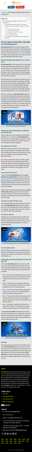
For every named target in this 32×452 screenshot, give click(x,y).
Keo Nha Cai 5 (5, 372)
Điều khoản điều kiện (8, 396)
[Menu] (5, 2)
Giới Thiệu (5, 393)
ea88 (23, 441)
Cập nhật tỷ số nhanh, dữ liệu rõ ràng (15, 32)
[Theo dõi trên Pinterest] (5, 434)
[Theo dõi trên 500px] (10, 434)
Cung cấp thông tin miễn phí (13, 30)
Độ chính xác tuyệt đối (12, 33)
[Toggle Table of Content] (27, 19)
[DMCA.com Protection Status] (5, 405)
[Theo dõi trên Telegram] (13, 434)
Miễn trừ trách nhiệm (8, 401)
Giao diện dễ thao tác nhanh (13, 29)
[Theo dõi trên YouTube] (8, 434)
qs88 (2, 439)
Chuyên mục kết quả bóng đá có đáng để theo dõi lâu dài (17, 27)
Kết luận (7, 38)
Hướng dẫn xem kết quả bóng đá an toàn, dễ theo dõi (17, 36)
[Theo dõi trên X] (2, 434)
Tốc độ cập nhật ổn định (13, 34)
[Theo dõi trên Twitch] (16, 434)
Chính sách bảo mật (8, 399)
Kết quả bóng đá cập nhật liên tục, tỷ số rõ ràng (16, 24)
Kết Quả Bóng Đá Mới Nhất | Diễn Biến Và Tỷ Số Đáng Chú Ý (15, 21)
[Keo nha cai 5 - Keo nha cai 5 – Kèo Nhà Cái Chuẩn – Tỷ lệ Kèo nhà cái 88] (16, 2)
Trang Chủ (3, 12)
